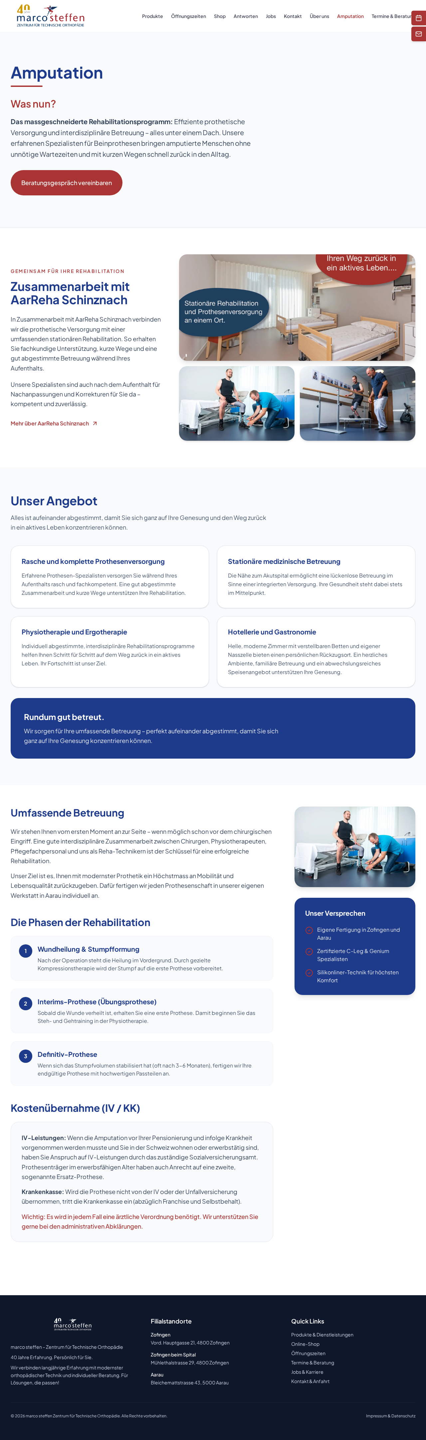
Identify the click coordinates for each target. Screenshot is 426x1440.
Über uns (319, 16)
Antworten (246, 16)
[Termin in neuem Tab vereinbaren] (418, 18)
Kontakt (293, 16)
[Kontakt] (418, 34)
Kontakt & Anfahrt (310, 1381)
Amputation (350, 16)
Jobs (271, 16)
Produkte (152, 16)
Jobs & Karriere (307, 1372)
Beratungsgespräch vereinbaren (66, 182)
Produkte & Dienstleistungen (322, 1334)
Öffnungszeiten (188, 16)
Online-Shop (305, 1344)
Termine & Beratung (393, 16)
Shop (220, 16)
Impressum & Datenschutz (390, 1415)
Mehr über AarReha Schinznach (50, 423)
